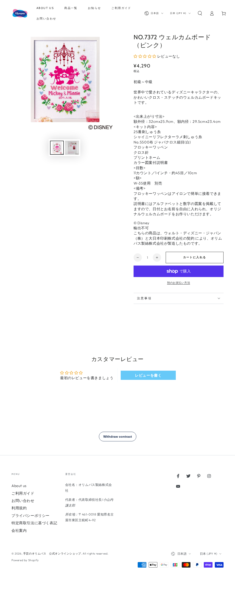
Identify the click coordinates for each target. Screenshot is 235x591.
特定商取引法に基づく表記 (34, 523)
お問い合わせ (22, 500)
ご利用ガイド (22, 493)
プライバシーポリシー (30, 515)
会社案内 (19, 530)
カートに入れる (194, 257)
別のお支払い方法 (178, 282)
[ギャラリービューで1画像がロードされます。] (57, 148)
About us (19, 485)
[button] (200, 13)
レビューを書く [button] (148, 375)
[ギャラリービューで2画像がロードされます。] (72, 148)
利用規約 (19, 508)
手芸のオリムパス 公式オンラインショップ (52, 553)
